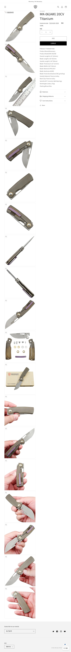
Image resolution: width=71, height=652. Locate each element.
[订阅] (33, 631)
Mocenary (57, 647)
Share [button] (43, 105)
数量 (41, 29)
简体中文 (8, 646)
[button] (5, 7)
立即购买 (53, 43)
